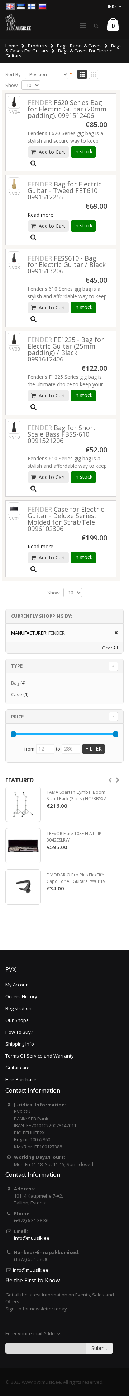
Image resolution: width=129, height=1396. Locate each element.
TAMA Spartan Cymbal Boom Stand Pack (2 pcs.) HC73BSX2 (76, 795)
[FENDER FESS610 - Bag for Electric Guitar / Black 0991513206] (14, 258)
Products (37, 45)
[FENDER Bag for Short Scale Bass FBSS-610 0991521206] (14, 427)
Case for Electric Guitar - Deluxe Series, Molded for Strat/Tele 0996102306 (66, 519)
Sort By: (13, 74)
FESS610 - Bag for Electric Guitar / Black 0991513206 (67, 264)
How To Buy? (19, 1032)
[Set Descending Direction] (71, 74)
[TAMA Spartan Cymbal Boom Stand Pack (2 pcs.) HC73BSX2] (23, 804)
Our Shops (17, 1020)
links (111, 6)
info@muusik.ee (31, 1238)
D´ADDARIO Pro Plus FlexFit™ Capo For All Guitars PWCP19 (76, 878)
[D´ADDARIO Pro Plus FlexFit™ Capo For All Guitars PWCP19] (23, 887)
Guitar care (17, 1067)
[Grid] (93, 75)
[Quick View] (33, 163)
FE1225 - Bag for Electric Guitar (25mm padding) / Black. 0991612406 (66, 349)
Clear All (110, 647)
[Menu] (83, 25)
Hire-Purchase (21, 1079)
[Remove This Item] (114, 633)
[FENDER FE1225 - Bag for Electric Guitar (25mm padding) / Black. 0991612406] (14, 339)
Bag (15, 682)
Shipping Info (19, 1044)
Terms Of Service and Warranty (39, 1055)
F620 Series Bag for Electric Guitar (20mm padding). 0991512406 (67, 109)
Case (16, 694)
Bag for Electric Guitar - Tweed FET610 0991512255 (64, 190)
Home (11, 45)
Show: (12, 85)
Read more (40, 214)
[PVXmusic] (18, 22)
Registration (18, 1008)
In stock (83, 151)
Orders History (21, 996)
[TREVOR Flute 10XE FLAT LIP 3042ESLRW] (23, 845)
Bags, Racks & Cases (79, 45)
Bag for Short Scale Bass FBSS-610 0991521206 (62, 434)
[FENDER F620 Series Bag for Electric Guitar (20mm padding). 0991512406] (14, 102)
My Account (17, 984)
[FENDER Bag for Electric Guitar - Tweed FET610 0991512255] (14, 184)
